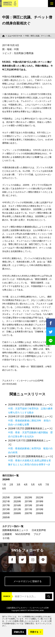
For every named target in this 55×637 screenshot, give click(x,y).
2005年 (6, 517)
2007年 (28, 513)
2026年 (6, 479)
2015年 (28, 505)
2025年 (6, 497)
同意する (34, 631)
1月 (4, 484)
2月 (11, 484)
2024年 (17, 497)
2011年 (28, 509)
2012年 (17, 509)
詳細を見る (19, 631)
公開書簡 (7, 534)
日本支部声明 (39, 530)
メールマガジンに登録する (27, 581)
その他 (5, 538)
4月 (26, 484)
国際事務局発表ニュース (15, 530)
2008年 (17, 513)
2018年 (39, 501)
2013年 (6, 509)
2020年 (17, 501)
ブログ (37, 534)
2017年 (6, 505)
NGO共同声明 (22, 534)
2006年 (39, 513)
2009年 (6, 513)
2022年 (39, 497)
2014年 (39, 505)
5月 (33, 484)
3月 (18, 484)
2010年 (39, 509)
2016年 (17, 505)
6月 (40, 484)
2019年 (28, 501)
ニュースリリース (15, 35)
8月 (4, 488)
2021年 (6, 501)
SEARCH (6, 596)
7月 (47, 484)
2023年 (28, 497)
